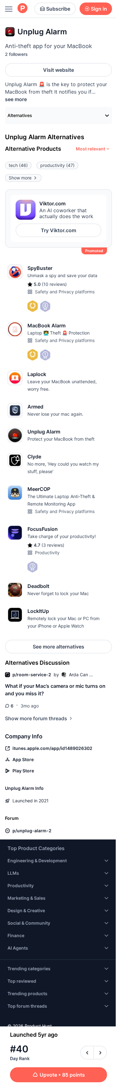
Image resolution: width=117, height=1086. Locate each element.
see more (16, 99)
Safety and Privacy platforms (65, 291)
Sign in (99, 9)
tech (18, 165)
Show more (20, 177)
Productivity (47, 552)
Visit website (58, 70)
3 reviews (53, 545)
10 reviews (54, 284)
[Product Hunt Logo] (22, 8)
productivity (57, 165)
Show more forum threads (36, 718)
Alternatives (19, 115)
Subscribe (58, 9)
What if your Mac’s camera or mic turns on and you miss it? (55, 690)
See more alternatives (58, 646)
